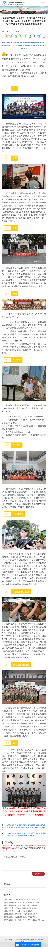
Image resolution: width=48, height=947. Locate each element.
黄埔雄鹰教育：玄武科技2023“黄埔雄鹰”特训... (21, 911)
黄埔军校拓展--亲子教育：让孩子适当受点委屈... (21, 914)
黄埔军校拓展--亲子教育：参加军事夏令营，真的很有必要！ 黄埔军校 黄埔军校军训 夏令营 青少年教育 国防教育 (23, 827)
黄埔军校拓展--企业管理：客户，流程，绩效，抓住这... (24, 920)
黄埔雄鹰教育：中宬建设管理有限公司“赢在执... (21, 908)
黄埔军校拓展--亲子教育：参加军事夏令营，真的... (22, 902)
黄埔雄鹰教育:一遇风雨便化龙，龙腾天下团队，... (22, 899)
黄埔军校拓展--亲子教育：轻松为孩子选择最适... (21, 905)
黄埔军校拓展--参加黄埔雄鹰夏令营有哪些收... (20, 917)
